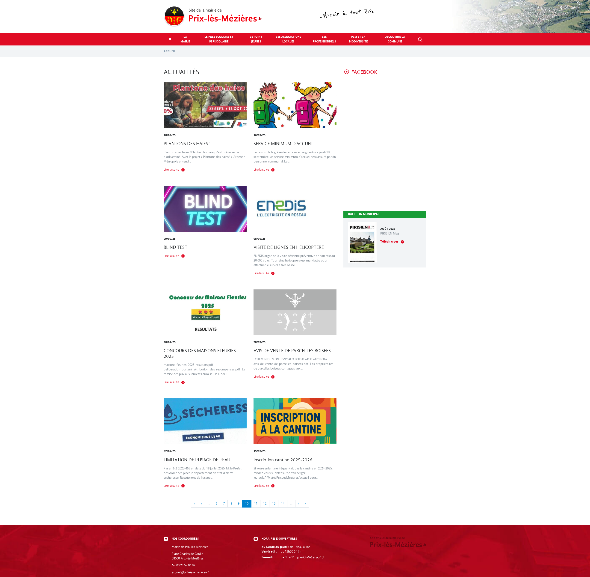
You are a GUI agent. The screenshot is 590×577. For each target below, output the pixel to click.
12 (264, 503)
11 (255, 503)
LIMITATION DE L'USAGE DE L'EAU (197, 460)
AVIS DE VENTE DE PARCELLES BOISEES (292, 350)
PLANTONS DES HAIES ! (187, 143)
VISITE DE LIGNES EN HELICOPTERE (289, 247)
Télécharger (389, 241)
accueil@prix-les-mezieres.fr (190, 572)
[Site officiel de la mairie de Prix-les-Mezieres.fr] (295, 16)
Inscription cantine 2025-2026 (283, 460)
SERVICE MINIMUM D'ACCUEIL (284, 143)
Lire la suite (171, 169)
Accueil (170, 51)
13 (273, 503)
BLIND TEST (175, 247)
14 (282, 503)
